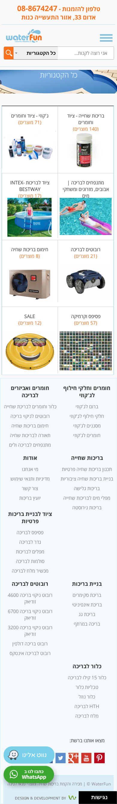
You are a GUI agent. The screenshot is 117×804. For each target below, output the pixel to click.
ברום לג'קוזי (87, 406)
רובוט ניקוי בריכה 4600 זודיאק (30, 598)
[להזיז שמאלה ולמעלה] (83, 796)
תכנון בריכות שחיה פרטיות (87, 469)
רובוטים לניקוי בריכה (30, 416)
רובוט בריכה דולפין (30, 643)
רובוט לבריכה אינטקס (30, 653)
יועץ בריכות (30, 498)
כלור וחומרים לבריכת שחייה (30, 406)
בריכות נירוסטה (87, 507)
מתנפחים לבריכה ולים (30, 445)
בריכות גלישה (87, 488)
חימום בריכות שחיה (30, 425)
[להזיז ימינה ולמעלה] (86, 796)
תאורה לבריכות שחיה (30, 435)
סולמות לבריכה (30, 561)
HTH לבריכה (86, 706)
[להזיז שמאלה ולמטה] (83, 799)
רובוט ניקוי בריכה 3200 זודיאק (30, 630)
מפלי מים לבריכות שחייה (86, 498)
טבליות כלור (87, 687)
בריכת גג (87, 614)
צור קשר (30, 488)
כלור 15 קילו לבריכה (87, 677)
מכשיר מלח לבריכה (30, 570)
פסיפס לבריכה (30, 532)
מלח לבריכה (87, 716)
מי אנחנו (30, 469)
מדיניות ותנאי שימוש (30, 478)
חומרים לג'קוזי (86, 435)
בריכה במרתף (87, 624)
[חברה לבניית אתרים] (58, 798)
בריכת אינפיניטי (87, 604)
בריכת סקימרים (87, 595)
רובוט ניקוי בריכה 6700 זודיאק (30, 614)
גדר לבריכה (30, 542)
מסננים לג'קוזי (87, 425)
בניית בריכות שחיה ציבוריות (87, 478)
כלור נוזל (87, 696)
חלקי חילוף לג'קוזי (87, 416)
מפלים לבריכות (30, 551)
